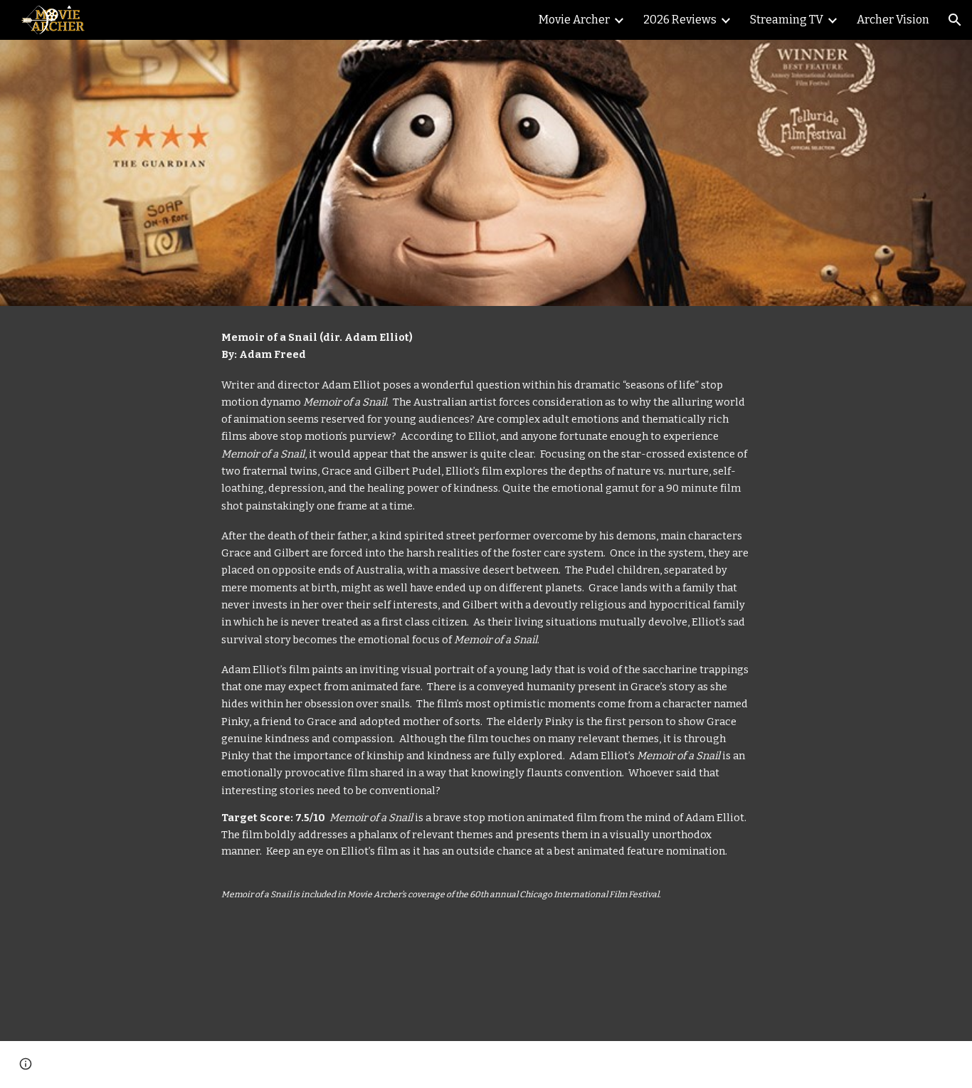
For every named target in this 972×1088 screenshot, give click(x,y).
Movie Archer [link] (574, 19)
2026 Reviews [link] (680, 19)
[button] (955, 20)
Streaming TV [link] (786, 19)
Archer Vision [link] (893, 19)
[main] (486, 673)
